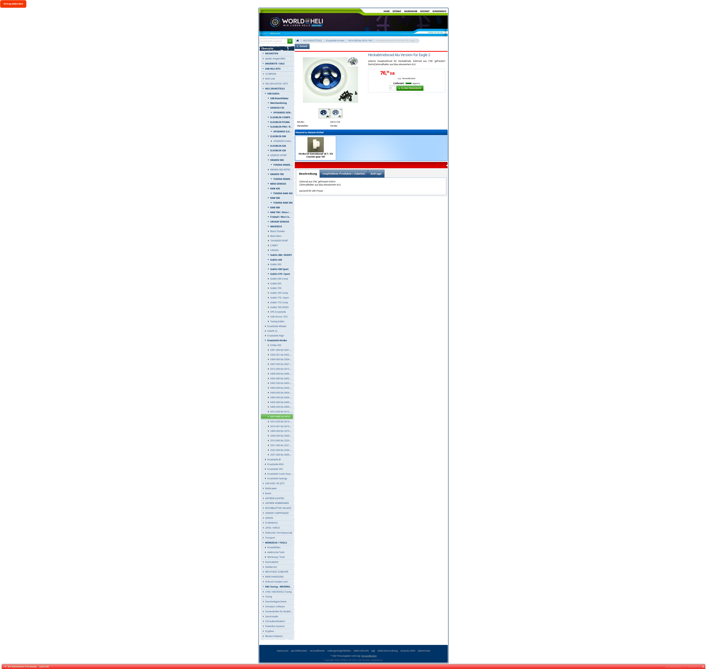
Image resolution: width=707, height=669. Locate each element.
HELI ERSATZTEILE (312, 40)
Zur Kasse (692, 666)
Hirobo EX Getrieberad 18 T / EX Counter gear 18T (316, 155)
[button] (290, 41)
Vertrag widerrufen (13, 4)
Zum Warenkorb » (674, 666)
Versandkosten (408, 78)
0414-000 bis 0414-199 (360, 40)
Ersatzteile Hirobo (335, 40)
